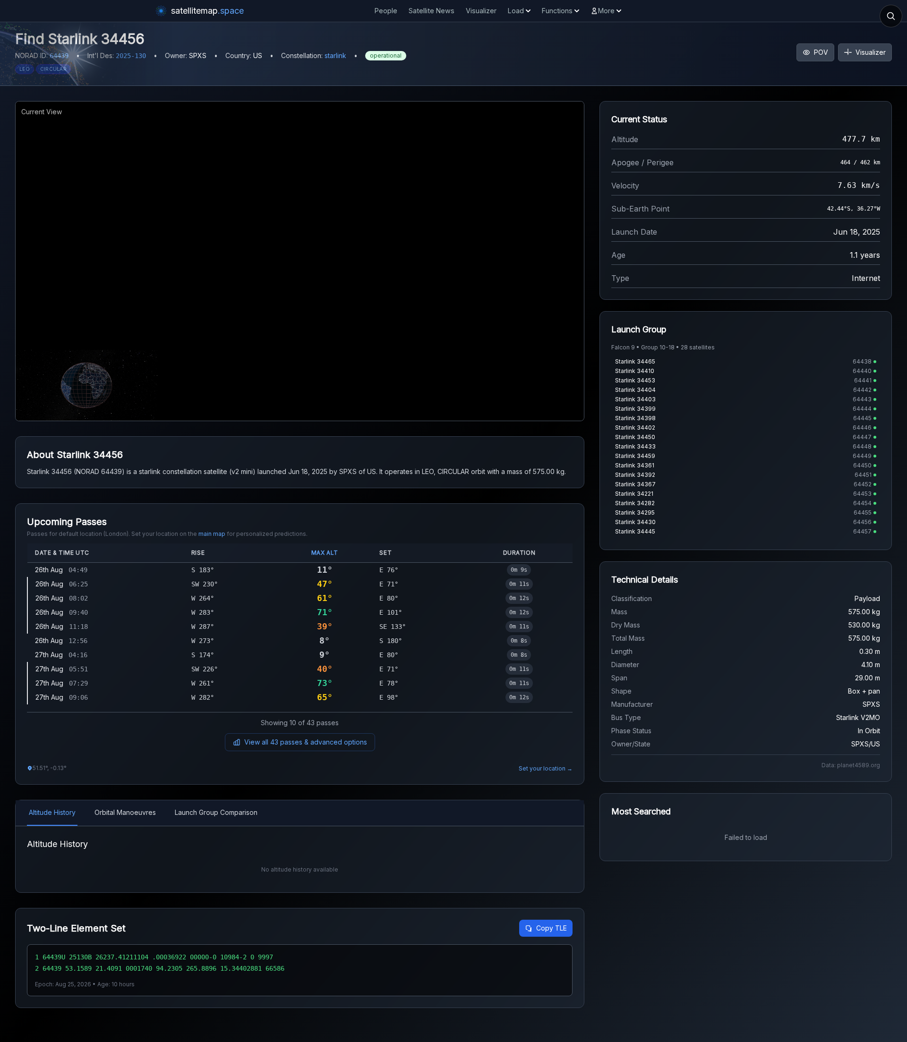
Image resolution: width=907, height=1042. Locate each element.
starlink (335, 55)
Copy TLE (551, 928)
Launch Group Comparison (216, 812)
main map (211, 533)
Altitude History (52, 812)
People (386, 11)
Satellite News (431, 11)
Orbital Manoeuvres (125, 812)
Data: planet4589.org (850, 765)
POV (821, 52)
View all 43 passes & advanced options (305, 742)
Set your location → (546, 768)
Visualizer (481, 11)
